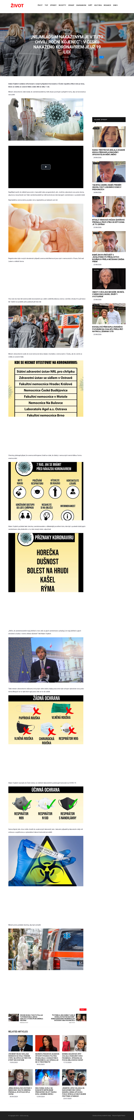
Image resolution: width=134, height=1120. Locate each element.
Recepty (62, 5)
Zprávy (53, 5)
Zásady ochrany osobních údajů (101, 1115)
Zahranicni (81, 5)
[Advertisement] (47, 280)
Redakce (107, 5)
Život (40, 5)
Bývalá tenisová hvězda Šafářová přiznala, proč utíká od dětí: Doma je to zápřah (108, 222)
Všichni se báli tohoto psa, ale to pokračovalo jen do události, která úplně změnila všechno (31, 1018)
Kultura (98, 5)
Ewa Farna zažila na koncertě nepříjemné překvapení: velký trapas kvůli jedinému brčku (45, 1091)
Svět (90, 5)
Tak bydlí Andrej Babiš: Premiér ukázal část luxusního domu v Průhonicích (106, 187)
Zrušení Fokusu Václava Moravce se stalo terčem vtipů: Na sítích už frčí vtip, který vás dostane (19, 1057)
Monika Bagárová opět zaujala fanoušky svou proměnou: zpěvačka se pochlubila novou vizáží (72, 1057)
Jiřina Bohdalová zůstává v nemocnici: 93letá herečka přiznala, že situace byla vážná (20, 1091)
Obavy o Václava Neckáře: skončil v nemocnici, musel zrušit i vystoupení (108, 294)
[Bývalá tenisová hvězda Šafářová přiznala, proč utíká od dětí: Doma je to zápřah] (109, 206)
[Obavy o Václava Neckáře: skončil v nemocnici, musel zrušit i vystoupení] (109, 278)
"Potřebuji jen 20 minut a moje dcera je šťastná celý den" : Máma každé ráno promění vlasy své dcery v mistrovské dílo (63, 1018)
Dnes (115, 5)
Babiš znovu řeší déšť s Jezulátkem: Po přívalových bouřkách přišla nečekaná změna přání (108, 258)
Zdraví (71, 5)
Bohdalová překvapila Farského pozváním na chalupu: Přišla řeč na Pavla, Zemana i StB (107, 329)
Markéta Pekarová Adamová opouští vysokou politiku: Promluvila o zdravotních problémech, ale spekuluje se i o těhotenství (47, 1058)
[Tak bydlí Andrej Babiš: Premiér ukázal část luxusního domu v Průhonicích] (109, 171)
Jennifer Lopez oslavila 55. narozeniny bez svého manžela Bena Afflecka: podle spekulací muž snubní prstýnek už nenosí (74, 1092)
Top (46, 5)
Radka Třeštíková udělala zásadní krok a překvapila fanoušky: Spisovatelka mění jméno (108, 152)
